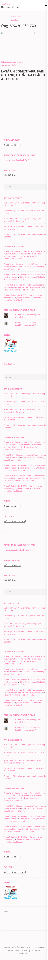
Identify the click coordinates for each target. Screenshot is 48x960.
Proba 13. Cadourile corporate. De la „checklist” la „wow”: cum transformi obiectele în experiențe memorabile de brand (24, 253)
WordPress (23, 954)
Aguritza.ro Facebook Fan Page (19, 155)
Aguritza (14, 20)
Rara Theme (22, 951)
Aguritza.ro (5, 3)
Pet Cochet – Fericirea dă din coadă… (19, 290)
